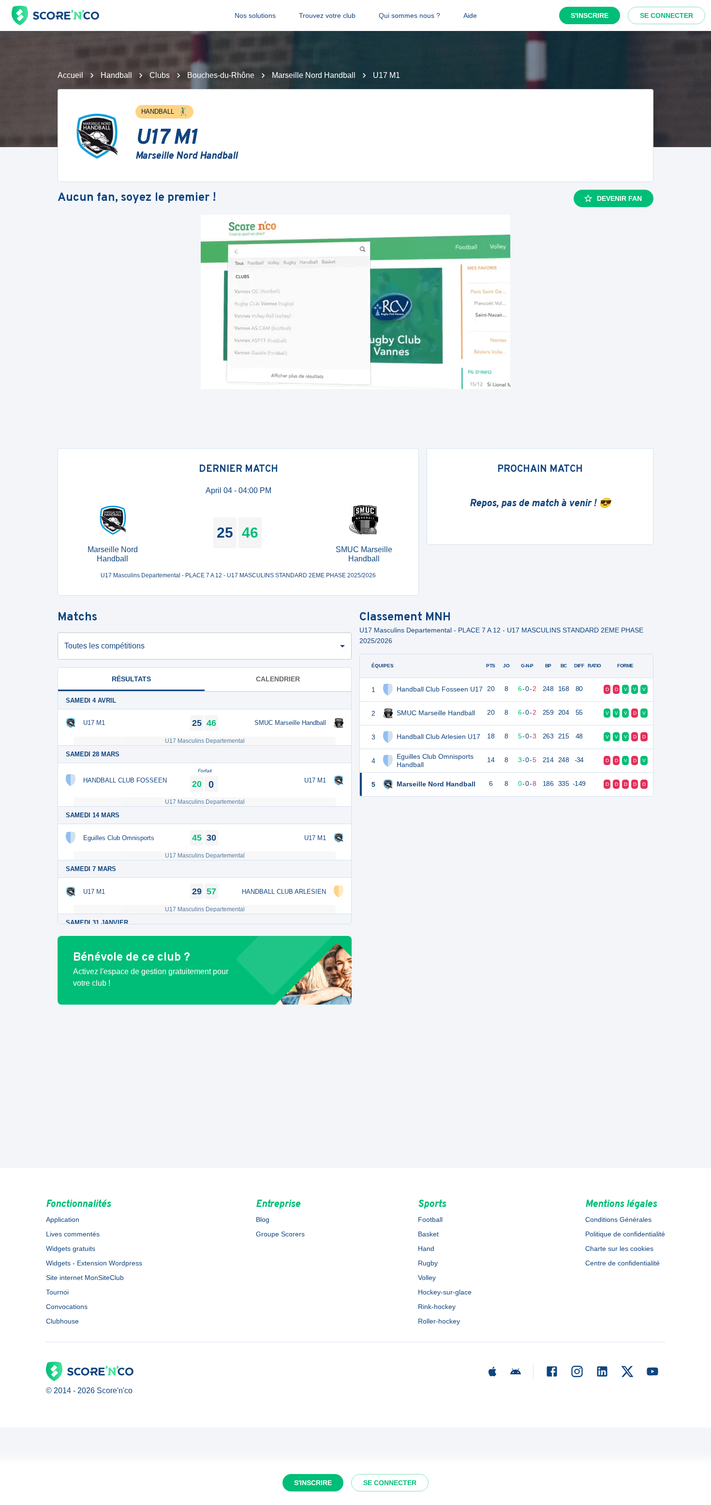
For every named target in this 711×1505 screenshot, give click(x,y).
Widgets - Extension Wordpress (94, 1263)
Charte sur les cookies (619, 1248)
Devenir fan (619, 198)
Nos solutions (255, 15)
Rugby (428, 1263)
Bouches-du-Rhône (220, 75)
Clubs (159, 75)
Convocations (67, 1306)
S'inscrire (589, 15)
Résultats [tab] (131, 679)
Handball (116, 75)
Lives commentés (73, 1234)
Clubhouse (62, 1321)
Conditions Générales (618, 1219)
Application (62, 1219)
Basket (428, 1234)
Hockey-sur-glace (445, 1292)
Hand (426, 1248)
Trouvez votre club (327, 15)
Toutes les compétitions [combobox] (104, 646)
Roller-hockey (439, 1321)
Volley (427, 1277)
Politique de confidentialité (625, 1234)
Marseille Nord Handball (314, 75)
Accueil (70, 75)
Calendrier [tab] (278, 679)
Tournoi (57, 1292)
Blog (262, 1219)
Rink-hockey (437, 1306)
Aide (470, 15)
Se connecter (666, 15)
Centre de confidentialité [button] (622, 1263)
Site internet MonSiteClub (85, 1277)
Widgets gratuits (70, 1248)
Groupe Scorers (280, 1234)
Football (430, 1219)
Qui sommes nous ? (409, 15)
